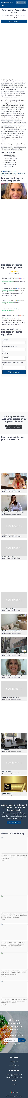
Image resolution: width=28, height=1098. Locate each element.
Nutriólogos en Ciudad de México (13, 425)
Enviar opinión (15, 372)
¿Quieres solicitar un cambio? (8, 171)
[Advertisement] (14, 39)
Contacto (14, 1084)
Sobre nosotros (14, 1061)
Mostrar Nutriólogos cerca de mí (14, 1044)
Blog (14, 1067)
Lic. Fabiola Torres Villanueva (10, 557)
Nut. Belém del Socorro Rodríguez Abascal (13, 676)
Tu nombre (5, 340)
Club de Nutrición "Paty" (8, 609)
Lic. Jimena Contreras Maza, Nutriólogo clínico (13, 512)
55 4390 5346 (14, 21)
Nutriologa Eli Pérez (7, 793)
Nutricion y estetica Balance (9, 535)
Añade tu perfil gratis (14, 822)
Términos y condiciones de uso (14, 1074)
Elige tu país (15, 1092)
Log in (14, 1064)
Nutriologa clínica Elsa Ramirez (10, 697)
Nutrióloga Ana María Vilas (9, 490)
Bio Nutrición (5, 749)
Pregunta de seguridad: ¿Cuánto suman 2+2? (12, 363)
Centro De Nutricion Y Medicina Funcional (13, 654)
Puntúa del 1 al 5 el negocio (9, 346)
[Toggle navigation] (2, 5)
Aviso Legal (14, 1076)
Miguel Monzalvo (6, 771)
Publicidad (14, 1062)
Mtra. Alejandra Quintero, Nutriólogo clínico (12, 631)
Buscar (22, 1040)
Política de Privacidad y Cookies (14, 1077)
